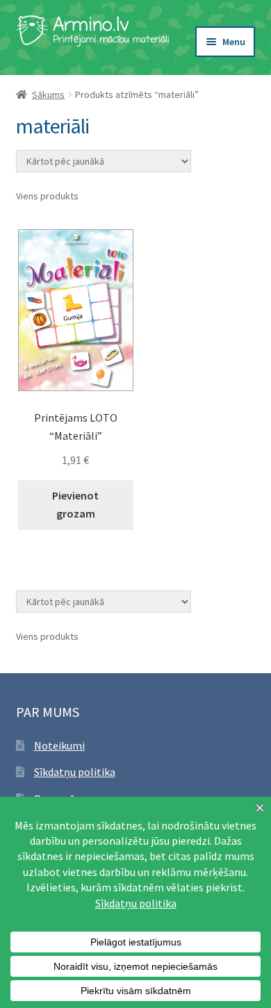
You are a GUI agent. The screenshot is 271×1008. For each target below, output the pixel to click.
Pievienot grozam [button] (75, 504)
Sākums (48, 94)
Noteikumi (59, 745)
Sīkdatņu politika (74, 772)
